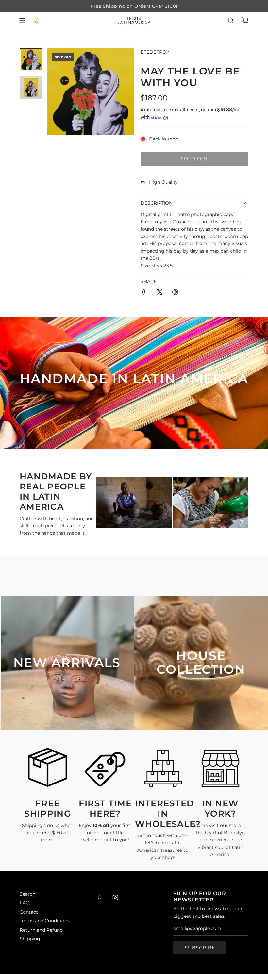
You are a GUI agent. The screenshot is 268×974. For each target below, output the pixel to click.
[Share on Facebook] (144, 293)
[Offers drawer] (36, 20)
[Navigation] (22, 20)
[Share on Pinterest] (175, 293)
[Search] (231, 20)
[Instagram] (115, 897)
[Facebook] (99, 897)
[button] (52, 91)
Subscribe (200, 947)
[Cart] (245, 20)
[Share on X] (159, 293)
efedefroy (155, 52)
